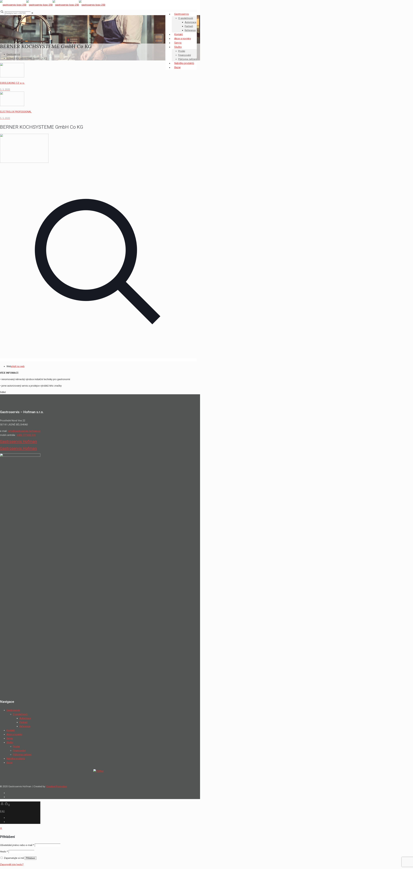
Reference (24, 726)
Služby (9, 742)
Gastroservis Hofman (18, 441)
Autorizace (25, 718)
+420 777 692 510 (26, 435)
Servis (9, 738)
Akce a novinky (14, 734)
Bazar (9, 762)
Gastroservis (13, 54)
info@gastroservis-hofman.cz (24, 431)
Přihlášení (30, 858)
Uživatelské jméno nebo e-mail (17, 845)
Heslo (4, 851)
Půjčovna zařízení (22, 754)
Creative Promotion (56, 786)
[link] (32, 13)
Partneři (23, 722)
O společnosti (20, 714)
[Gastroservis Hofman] (52, 5)
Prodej (16, 746)
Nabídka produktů (15, 758)
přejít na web (18, 366)
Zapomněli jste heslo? (12, 864)
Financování (19, 750)
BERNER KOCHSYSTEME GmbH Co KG (26, 58)
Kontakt (10, 730)
